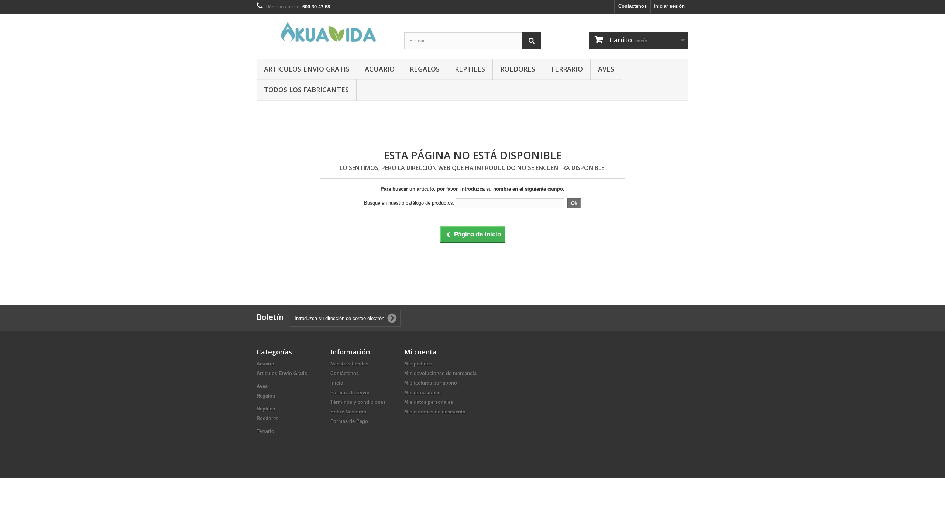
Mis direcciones (422, 392)
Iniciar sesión (669, 6)
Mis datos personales (428, 402)
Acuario (380, 69)
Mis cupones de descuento (434, 411)
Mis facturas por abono (430, 383)
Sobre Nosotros (348, 411)
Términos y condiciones (358, 402)
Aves (606, 69)
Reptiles (470, 69)
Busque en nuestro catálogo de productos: (409, 203)
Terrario (566, 69)
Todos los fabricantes (306, 89)
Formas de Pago (349, 421)
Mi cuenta (420, 351)
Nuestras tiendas (349, 364)
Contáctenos (632, 6)
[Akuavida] (325, 32)
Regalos (425, 69)
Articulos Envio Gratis (307, 69)
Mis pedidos (418, 364)
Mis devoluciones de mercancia (440, 373)
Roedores (517, 69)
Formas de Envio (350, 392)
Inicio (336, 383)
